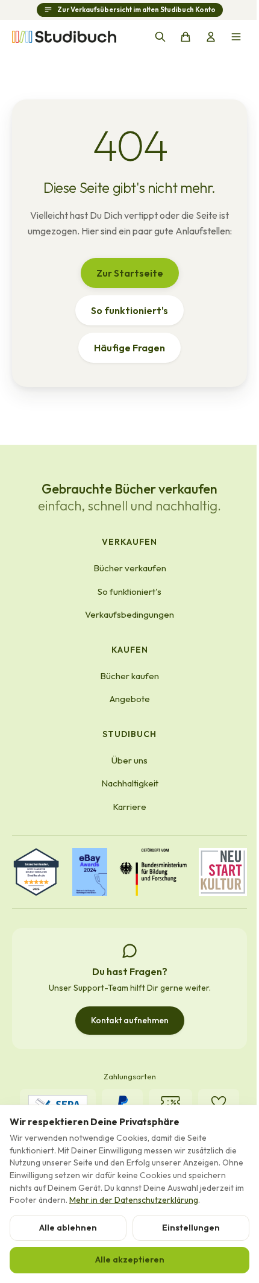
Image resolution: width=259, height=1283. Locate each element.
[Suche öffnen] (160, 37)
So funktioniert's (129, 310)
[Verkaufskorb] (185, 37)
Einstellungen (191, 1227)
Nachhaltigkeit (129, 783)
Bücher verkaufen (129, 568)
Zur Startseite (129, 273)
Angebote (130, 698)
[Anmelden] (211, 37)
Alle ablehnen (68, 1227)
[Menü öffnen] (236, 37)
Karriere (129, 806)
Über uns (129, 760)
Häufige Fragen (129, 348)
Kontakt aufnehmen (130, 1020)
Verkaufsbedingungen (129, 614)
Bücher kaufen (129, 676)
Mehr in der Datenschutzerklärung (133, 1199)
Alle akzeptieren (129, 1259)
